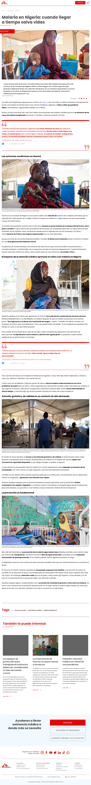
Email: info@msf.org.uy (53, 777)
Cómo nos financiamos (23, 768)
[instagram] (42, 752)
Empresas (59, 768)
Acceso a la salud (20, 610)
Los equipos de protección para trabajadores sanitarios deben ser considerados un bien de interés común (15, 666)
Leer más (6, 696)
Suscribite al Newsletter (68, 730)
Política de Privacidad (48, 782)
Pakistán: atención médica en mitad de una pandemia (73, 661)
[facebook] (46, 752)
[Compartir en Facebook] (79, 98)
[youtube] (50, 752)
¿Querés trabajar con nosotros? (67, 738)
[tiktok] (63, 752)
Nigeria (45, 102)
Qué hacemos (20, 767)
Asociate (67, 722)
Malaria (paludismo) (50, 610)
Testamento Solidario (62, 767)
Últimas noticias (40, 765)
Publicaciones (40, 767)
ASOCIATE (80, 2)
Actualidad (10, 11)
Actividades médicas (35, 610)
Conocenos (19, 763)
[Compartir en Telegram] (86, 98)
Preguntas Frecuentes (34, 782)
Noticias (18, 11)
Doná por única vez (61, 770)
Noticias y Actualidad (43, 763)
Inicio (3, 11)
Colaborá (59, 763)
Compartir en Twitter (17, 144)
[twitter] (55, 752)
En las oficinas (78, 767)
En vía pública (78, 768)
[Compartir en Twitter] (81, 98)
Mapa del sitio (59, 782)
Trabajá (77, 763)
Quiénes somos (21, 765)
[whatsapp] (68, 752)
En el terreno (78, 765)
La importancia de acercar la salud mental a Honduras (45, 661)
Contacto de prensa (42, 768)
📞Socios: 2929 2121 (70, 777)
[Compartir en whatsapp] (84, 98)
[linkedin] (59, 752)
